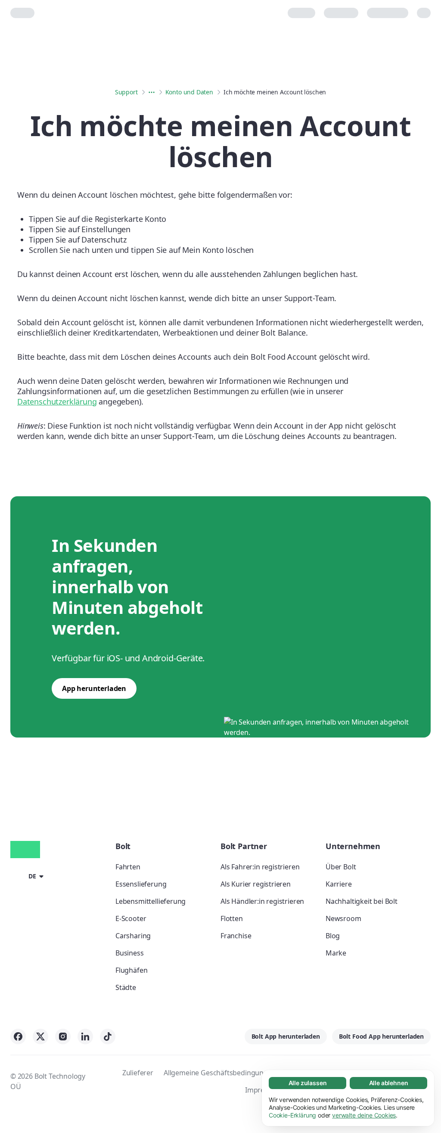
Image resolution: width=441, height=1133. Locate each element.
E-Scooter (130, 918)
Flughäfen (131, 970)
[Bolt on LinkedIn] (85, 1036)
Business (129, 953)
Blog (333, 935)
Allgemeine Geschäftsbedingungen (220, 1072)
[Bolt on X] (40, 1036)
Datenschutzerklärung (56, 401)
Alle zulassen (308, 1082)
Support (126, 92)
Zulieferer (137, 1072)
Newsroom (343, 918)
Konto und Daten (189, 92)
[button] (28, 875)
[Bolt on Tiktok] (107, 1036)
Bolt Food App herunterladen (381, 1036)
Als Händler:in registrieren (262, 901)
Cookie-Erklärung (292, 1115)
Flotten (231, 918)
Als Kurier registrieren (255, 884)
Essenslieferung (140, 884)
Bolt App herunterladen (286, 1036)
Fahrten (127, 867)
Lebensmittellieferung (150, 901)
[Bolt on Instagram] (63, 1036)
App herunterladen (94, 688)
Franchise (235, 935)
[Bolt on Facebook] (18, 1036)
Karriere (339, 884)
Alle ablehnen (388, 1082)
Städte (125, 987)
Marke (336, 953)
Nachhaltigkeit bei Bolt (362, 901)
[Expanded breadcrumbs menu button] (151, 92)
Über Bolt (341, 867)
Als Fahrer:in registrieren (259, 867)
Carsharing (133, 935)
